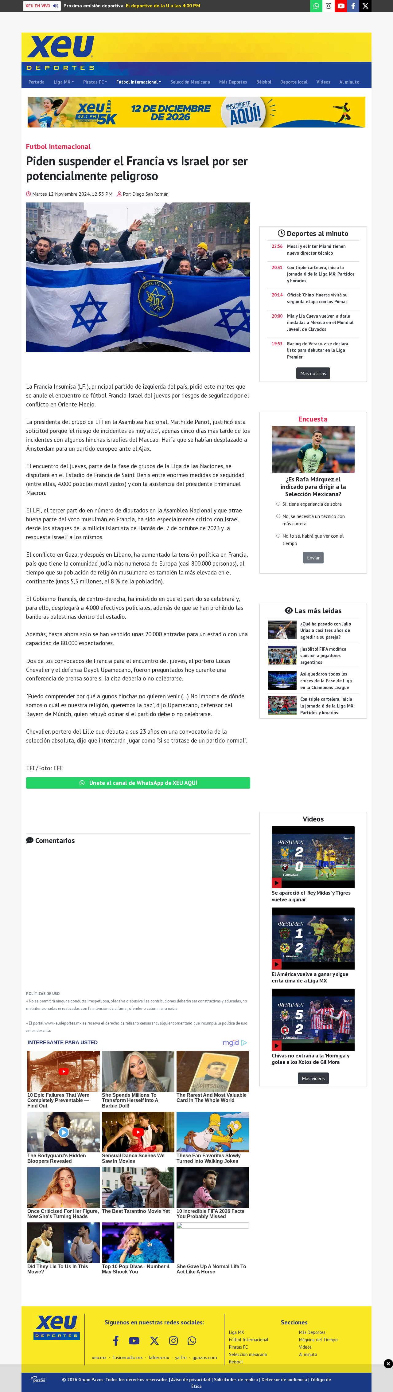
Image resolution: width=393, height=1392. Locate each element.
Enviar (313, 558)
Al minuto (349, 82)
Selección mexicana (248, 1354)
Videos (323, 82)
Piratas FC (93, 82)
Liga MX (62, 82)
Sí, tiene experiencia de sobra (312, 504)
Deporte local (293, 82)
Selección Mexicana (190, 82)
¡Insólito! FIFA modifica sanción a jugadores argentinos (323, 655)
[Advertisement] (138, 922)
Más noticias (313, 373)
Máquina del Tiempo (318, 1340)
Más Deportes (233, 82)
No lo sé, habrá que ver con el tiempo (313, 539)
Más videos (313, 1078)
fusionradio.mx (127, 1357)
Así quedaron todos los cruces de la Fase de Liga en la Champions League (326, 680)
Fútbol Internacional (137, 82)
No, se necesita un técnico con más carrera (313, 520)
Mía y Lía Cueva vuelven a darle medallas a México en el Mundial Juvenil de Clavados (320, 322)
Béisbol (263, 82)
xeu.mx (99, 1357)
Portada (37, 82)
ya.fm (181, 1357)
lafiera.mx (159, 1357)
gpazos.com (205, 1357)
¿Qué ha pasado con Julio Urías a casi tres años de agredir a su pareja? (325, 630)
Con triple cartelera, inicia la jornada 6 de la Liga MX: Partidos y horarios (321, 274)
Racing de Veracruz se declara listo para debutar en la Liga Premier (317, 350)
